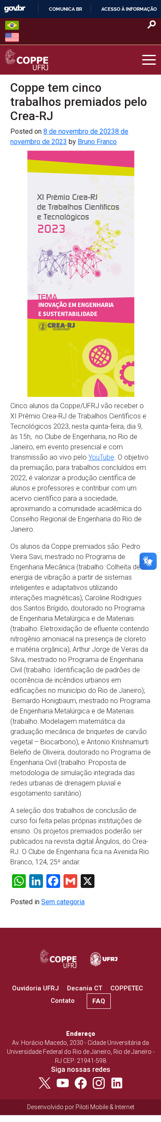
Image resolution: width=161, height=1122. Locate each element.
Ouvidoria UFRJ (35, 988)
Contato (63, 1001)
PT (12, 25)
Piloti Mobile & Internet (105, 1107)
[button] (149, 60)
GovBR (14, 9)
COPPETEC (126, 988)
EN (12, 37)
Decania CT (84, 988)
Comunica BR (65, 9)
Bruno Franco (97, 142)
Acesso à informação (129, 9)
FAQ (98, 1001)
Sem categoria (63, 902)
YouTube (101, 457)
